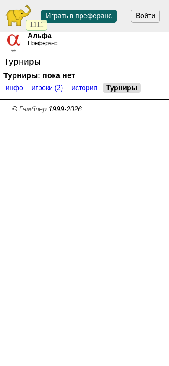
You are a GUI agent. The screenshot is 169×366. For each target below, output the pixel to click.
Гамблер (33, 109)
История (85, 88)
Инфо (14, 88)
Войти (145, 16)
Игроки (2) (47, 88)
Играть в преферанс (79, 16)
